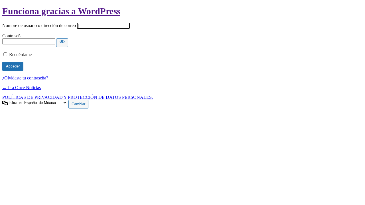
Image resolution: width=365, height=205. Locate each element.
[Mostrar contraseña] (62, 42)
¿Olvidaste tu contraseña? (25, 77)
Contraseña (12, 35)
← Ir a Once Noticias (21, 87)
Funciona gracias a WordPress (61, 11)
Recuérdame (20, 54)
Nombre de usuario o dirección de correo (39, 25)
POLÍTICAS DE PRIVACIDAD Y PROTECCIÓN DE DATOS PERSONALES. (77, 97)
